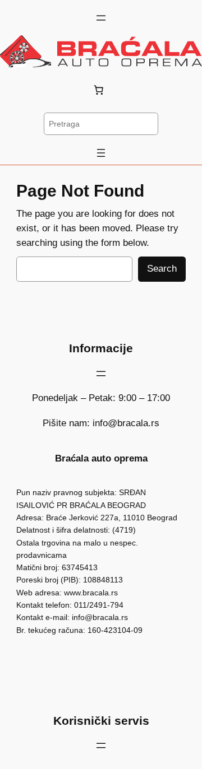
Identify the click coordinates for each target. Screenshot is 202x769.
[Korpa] (101, 90)
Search (162, 268)
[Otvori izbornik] (101, 18)
